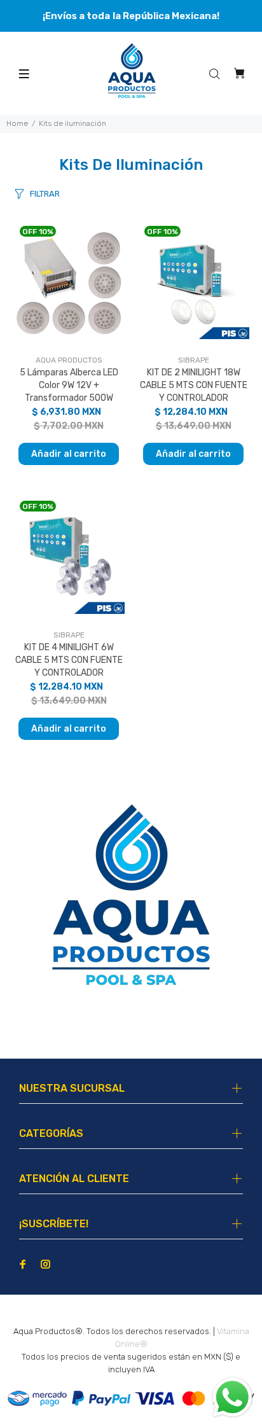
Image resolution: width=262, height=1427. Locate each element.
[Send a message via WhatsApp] (232, 1397)
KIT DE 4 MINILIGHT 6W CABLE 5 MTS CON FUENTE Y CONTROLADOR (69, 660)
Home (17, 123)
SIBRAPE (193, 360)
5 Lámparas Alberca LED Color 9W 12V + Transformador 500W (69, 385)
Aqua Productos (69, 360)
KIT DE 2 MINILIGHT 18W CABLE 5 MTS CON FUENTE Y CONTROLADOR (193, 385)
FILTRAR (45, 193)
